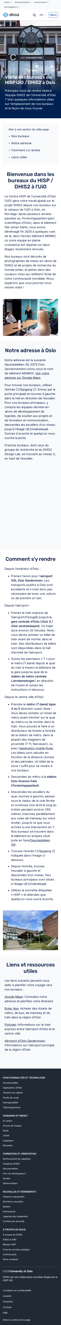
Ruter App (12, 1008)
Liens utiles (19, 157)
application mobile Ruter (36, 748)
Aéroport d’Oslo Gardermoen (25, 1040)
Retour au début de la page (16, 1319)
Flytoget (10, 1024)
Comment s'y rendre (25, 150)
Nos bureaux (20, 136)
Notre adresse (21, 143)
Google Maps (14, 996)
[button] (42, 15)
